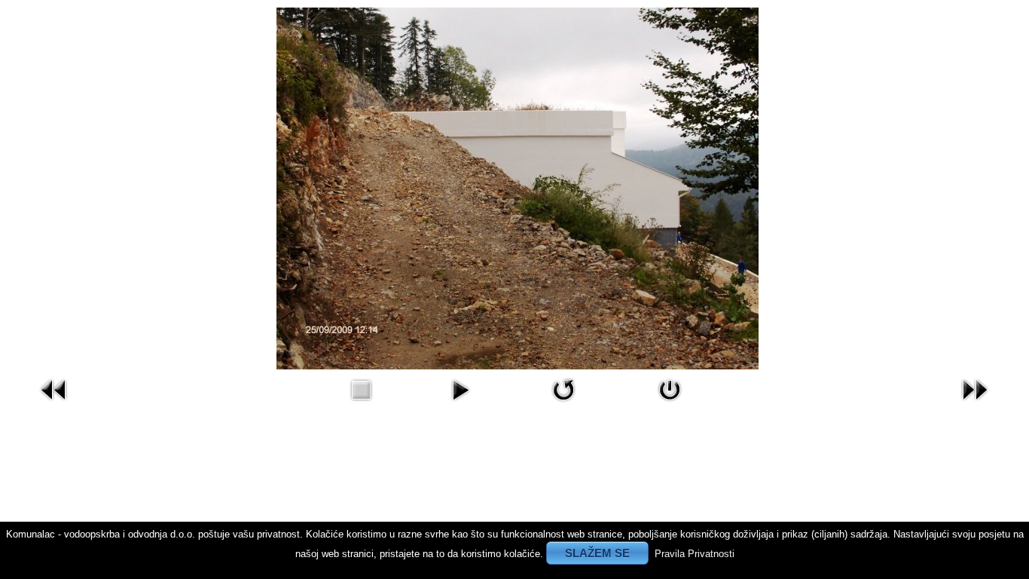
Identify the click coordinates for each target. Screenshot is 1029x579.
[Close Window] (669, 404)
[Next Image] (975, 404)
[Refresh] (563, 404)
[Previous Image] (54, 404)
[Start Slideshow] (460, 404)
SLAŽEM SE (597, 553)
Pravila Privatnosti (694, 553)
